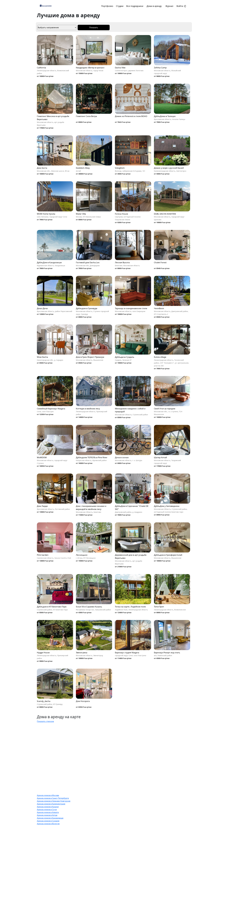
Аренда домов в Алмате (48, 812)
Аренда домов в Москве (48, 795)
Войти (180, 6)
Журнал (169, 6)
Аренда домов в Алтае (47, 815)
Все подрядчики (134, 6)
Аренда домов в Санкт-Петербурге (53, 798)
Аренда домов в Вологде (48, 823)
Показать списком (45, 721)
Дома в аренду (154, 6)
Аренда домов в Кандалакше (50, 818)
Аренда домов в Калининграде (51, 804)
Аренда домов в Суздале (48, 821)
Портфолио (107, 6)
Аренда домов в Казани (48, 806)
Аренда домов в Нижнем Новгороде (53, 801)
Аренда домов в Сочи (47, 809)
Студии (119, 6)
